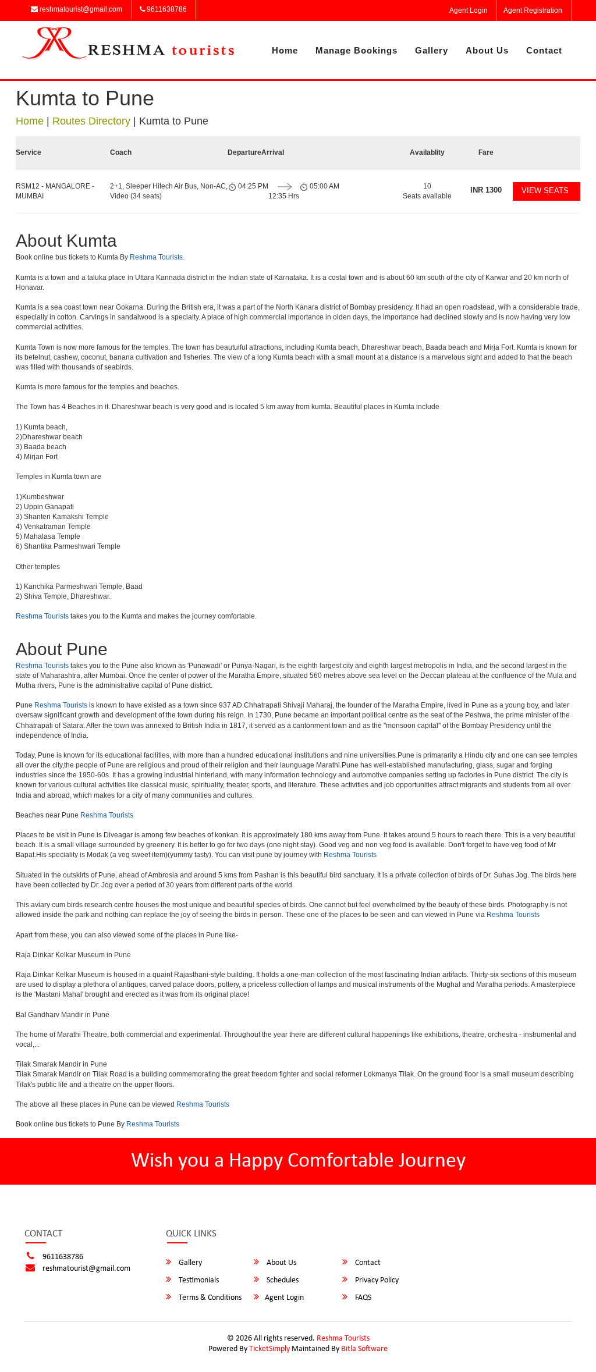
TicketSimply (269, 1349)
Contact (544, 50)
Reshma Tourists (156, 257)
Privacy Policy (376, 1280)
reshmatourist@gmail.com (80, 9)
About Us (487, 50)
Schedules (282, 1280)
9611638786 (166, 9)
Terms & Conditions (209, 1297)
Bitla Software (364, 1349)
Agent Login (468, 10)
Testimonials (198, 1280)
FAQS (362, 1297)
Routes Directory (91, 121)
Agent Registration (532, 10)
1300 (486, 190)
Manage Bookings (356, 50)
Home (285, 50)
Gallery (431, 50)
